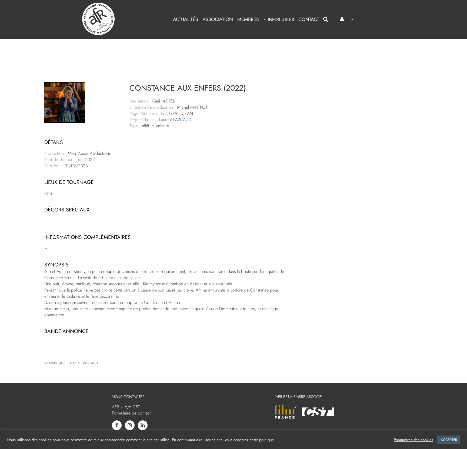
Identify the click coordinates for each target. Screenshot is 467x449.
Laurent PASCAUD (175, 119)
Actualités (185, 19)
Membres (248, 19)
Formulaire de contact (131, 413)
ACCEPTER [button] (449, 439)
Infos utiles (281, 19)
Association (217, 19)
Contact (308, 19)
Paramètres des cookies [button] (413, 439)
